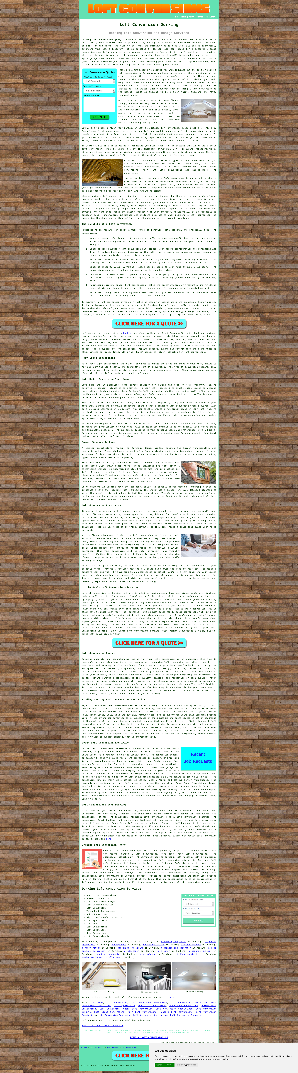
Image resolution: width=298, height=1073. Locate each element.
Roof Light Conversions (109, 1012)
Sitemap (84, 1047)
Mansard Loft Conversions (176, 1012)
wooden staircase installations (101, 957)
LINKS (183, 17)
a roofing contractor (107, 954)
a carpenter (119, 945)
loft (146, 131)
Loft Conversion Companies (114, 1015)
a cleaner (164, 951)
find (91, 811)
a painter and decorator (176, 948)
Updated (115, 1047)
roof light (96, 364)
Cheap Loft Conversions (183, 1006)
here (108, 839)
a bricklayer (147, 954)
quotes (135, 659)
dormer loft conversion (97, 873)
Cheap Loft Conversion (137, 1009)
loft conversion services (195, 882)
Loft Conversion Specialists (189, 1002)
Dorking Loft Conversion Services (111, 889)
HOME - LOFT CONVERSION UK (149, 1037)
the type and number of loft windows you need (185, 79)
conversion (181, 628)
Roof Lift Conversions (152, 1006)
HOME (176, 17)
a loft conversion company (136, 764)
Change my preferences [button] (186, 1065)
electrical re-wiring (130, 948)
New (108, 1047)
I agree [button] (159, 1065)
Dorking (127, 333)
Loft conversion (91, 333)
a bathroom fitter (153, 945)
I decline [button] (169, 1065)
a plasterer (131, 951)
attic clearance (191, 945)
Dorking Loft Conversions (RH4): (102, 39)
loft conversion (110, 302)
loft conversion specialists (133, 851)
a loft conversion (111, 196)
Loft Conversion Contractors (149, 1002)
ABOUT (191, 17)
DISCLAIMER (210, 17)
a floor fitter (91, 948)
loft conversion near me (197, 792)
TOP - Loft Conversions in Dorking (103, 1026)
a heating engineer (173, 942)
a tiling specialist (187, 954)
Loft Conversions (129, 1047)
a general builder (200, 951)
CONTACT (199, 17)
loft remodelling (113, 866)
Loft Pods (97, 1002)
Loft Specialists (124, 1006)
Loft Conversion (117, 1002)
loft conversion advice (174, 860)
